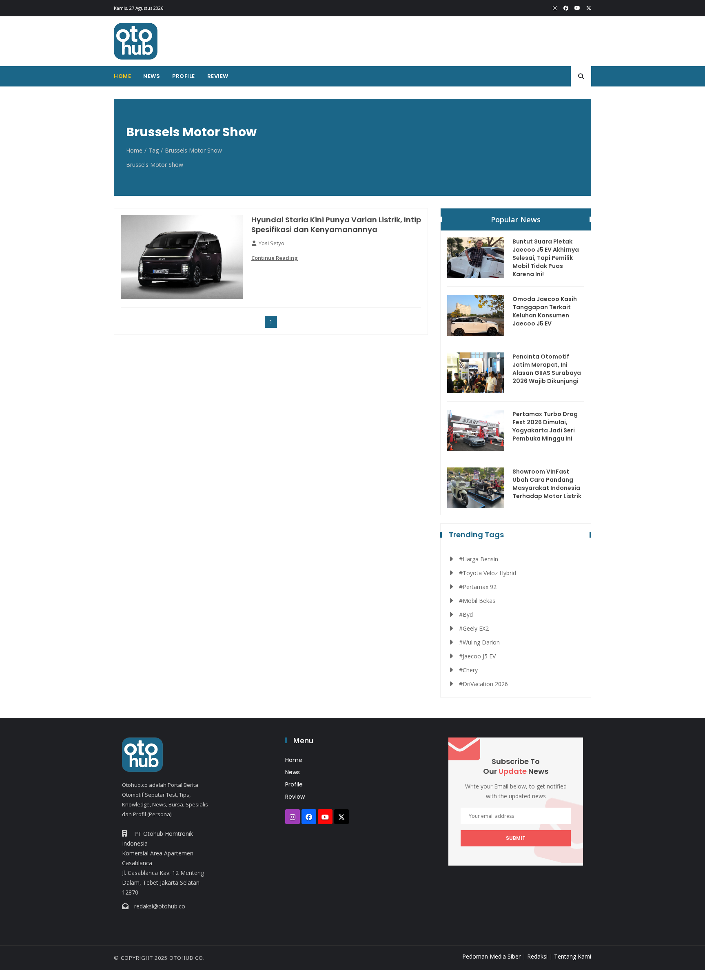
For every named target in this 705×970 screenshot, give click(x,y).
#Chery (468, 670)
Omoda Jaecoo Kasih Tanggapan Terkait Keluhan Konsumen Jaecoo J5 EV (544, 311)
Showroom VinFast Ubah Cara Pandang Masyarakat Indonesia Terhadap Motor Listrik (546, 483)
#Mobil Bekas (477, 601)
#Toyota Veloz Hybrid (487, 573)
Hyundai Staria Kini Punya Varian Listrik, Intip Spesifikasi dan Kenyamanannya (336, 225)
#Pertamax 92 (478, 587)
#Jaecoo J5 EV (477, 656)
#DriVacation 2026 (483, 684)
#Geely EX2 (474, 628)
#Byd (466, 614)
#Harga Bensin (478, 559)
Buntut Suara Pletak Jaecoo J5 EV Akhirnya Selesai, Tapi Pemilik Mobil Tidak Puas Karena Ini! (545, 257)
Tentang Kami (572, 956)
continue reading (274, 257)
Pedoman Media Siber (491, 956)
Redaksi (537, 956)
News (151, 76)
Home (122, 76)
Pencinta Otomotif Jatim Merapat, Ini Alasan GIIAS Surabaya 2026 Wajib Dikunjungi (546, 368)
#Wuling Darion (479, 642)
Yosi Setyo (271, 243)
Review (217, 76)
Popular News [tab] (516, 219)
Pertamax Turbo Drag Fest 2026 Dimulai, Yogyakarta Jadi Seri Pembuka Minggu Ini (545, 426)
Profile (183, 76)
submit (515, 838)
